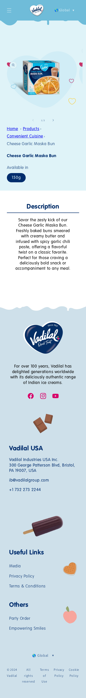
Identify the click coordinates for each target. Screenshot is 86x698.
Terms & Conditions (27, 586)
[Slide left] (33, 120)
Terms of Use (44, 675)
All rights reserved (28, 675)
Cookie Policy (74, 672)
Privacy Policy (21, 576)
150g (16, 178)
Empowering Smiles (27, 628)
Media (15, 566)
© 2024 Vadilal (12, 672)
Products (31, 129)
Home (12, 129)
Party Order (20, 619)
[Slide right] (53, 120)
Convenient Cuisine (25, 136)
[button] (9, 10)
